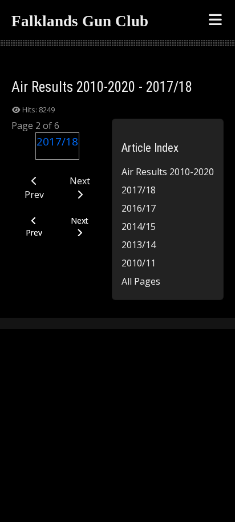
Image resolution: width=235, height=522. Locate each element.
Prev (34, 194)
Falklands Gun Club (79, 21)
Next (80, 181)
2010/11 (138, 263)
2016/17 (138, 208)
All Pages (140, 281)
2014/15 (138, 226)
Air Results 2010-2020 (167, 171)
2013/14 (138, 244)
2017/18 (138, 190)
